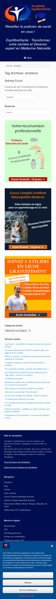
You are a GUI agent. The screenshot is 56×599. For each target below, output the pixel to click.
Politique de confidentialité (14, 536)
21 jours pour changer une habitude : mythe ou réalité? (26, 395)
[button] (52, 546)
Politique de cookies (26, 596)
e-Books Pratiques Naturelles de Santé (19, 500)
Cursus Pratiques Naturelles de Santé (19, 496)
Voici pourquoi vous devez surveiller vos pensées (24, 388)
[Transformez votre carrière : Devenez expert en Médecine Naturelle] (28, 13)
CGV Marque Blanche (12, 533)
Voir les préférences (28, 589)
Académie (8, 482)
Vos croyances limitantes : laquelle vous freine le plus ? (27, 369)
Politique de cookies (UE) (14, 540)
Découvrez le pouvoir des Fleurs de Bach (21, 392)
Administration (9, 526)
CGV (6, 529)
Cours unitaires (10, 493)
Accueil (9, 65)
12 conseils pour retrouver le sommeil (19, 399)
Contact (7, 489)
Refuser (28, 582)
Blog (6, 486)
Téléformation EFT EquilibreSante (17, 510)
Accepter (28, 575)
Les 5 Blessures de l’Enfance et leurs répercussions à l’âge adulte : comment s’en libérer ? (26, 373)
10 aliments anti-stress (14, 378)
